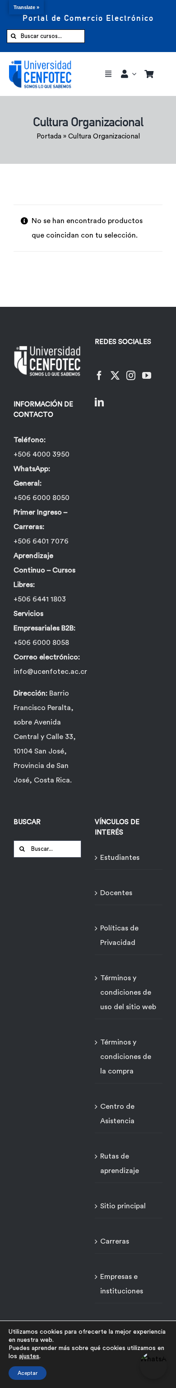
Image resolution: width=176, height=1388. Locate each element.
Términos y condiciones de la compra (125, 1057)
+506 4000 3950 (41, 454)
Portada (49, 136)
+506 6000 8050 (41, 497)
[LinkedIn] (99, 396)
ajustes (29, 1356)
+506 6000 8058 (41, 642)
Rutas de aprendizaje (119, 1163)
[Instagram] (130, 370)
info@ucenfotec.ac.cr (50, 671)
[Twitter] (115, 370)
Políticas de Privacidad (119, 935)
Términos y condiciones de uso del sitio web (128, 992)
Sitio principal (123, 1206)
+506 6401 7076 (41, 541)
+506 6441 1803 (40, 599)
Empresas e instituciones (121, 1284)
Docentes (116, 893)
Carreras (114, 1241)
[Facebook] (99, 370)
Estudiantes (119, 857)
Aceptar (27, 1373)
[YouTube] (146, 370)
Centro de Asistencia (117, 1114)
